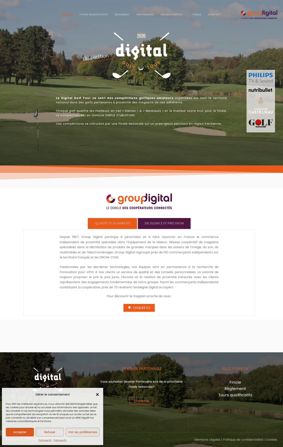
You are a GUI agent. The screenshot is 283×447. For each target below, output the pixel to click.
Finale (197, 14)
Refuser (49, 432)
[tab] (112, 223)
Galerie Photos (172, 14)
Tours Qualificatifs (93, 14)
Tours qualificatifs (235, 395)
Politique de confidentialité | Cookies (250, 439)
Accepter (20, 432)
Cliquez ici (141, 401)
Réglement (122, 14)
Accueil (67, 14)
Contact (214, 14)
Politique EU (45, 440)
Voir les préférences (82, 432)
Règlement (235, 388)
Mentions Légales (207, 439)
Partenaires (145, 14)
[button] (97, 394)
